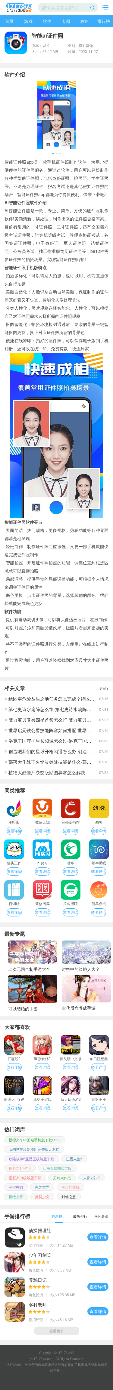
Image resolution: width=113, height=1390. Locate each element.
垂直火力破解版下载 (25, 1177)
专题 (66, 21)
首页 (9, 21)
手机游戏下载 (84, 1364)
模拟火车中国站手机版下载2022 (35, 1139)
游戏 (28, 21)
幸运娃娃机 (70, 1186)
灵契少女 (42, 1196)
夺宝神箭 (16, 1186)
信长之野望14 (20, 1168)
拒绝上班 (16, 1196)
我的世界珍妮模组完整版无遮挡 (34, 1149)
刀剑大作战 (62, 1177)
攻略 (84, 21)
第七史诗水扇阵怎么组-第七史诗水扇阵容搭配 (54, 709)
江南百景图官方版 (57, 1168)
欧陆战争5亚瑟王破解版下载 (31, 1158)
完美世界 (42, 1186)
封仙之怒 (68, 1196)
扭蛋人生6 (74, 1158)
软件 (47, 21)
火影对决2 (91, 1177)
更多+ (103, 688)
